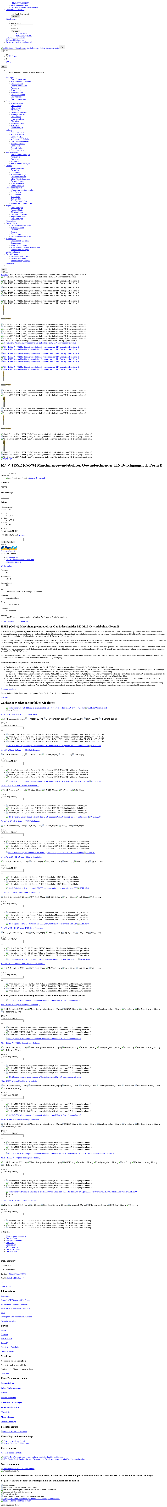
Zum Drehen (16, 192)
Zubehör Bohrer (17, 148)
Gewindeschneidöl (18, 95)
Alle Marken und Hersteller (11, 1453)
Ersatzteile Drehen (18, 183)
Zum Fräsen (15, 197)
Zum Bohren (16, 194)
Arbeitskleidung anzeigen (20, 256)
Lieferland (15, 14)
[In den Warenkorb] (2, 730)
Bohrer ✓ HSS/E (17, 134)
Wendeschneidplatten (14, 188)
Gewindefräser (16, 97)
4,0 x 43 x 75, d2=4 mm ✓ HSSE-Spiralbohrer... (20, 785)
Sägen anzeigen (17, 208)
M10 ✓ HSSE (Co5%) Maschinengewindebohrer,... (21, 1119)
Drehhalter (15, 170)
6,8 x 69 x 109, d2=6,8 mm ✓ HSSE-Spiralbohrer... (21, 821)
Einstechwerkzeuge (18, 174)
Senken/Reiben (12, 152)
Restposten (10, 263)
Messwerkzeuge (7, 1417)
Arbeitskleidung (12, 254)
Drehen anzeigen (17, 168)
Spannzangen (16, 243)
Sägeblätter (5, 1412)
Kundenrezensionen (13, 562)
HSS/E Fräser (16, 106)
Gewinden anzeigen (18, 79)
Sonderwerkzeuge (13, 252)
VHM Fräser (16, 108)
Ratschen (14, 230)
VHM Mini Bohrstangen (20, 179)
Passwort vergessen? (24, 35)
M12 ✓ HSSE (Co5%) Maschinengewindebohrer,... (21, 1158)
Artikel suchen (6, 1339)
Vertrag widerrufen (8, 1321)
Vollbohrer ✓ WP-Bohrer (20, 139)
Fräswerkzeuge (14, 1388)
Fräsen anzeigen (17, 103)
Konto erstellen (21, 33)
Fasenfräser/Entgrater (19, 112)
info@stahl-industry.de (19, 5)
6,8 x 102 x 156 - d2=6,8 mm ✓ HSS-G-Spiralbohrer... (22, 857)
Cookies (28, 1317)
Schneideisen (16, 90)
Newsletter (5, 1347)
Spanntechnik (11, 239)
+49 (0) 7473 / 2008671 (20, 3)
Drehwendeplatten (18, 181)
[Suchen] (2, 50)
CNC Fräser (15, 110)
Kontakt (4, 1330)
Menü (4, 66)
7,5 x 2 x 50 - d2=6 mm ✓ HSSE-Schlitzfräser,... (20, 714)
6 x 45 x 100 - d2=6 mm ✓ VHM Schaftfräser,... (20, 1200)
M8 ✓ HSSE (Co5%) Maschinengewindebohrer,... (20, 1081)
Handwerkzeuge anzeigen (21, 225)
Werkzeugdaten (12, 557)
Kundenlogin (11, 19)
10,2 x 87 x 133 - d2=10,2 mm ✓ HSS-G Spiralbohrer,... (23, 964)
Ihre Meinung (6, 697)
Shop (3, 1282)
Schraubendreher (17, 228)
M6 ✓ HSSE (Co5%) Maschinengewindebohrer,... (20, 1043)
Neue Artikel (6, 1286)
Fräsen (8, 101)
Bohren (9, 130)
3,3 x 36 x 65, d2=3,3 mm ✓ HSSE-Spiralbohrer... (20, 750)
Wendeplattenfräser (18, 114)
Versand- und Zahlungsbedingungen (15, 1304)
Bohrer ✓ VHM (17, 137)
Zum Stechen (16, 199)
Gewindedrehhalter (18, 177)
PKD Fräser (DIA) (18, 123)
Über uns (4, 1335)
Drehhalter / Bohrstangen (11, 1402)
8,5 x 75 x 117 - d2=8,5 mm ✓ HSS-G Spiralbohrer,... (22, 928)
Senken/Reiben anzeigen (20, 155)
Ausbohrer (15, 88)
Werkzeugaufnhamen (19, 245)
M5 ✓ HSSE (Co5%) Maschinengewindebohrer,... (20, 1005)
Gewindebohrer (7, 1383)
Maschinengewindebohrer (21, 81)
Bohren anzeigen (17, 132)
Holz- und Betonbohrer (20, 141)
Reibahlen (15, 161)
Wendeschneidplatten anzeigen (22, 190)
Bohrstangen (16, 172)
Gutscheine (15, 1347)
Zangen (14, 232)
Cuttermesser (16, 234)
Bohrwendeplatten (18, 144)
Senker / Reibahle (8, 1398)
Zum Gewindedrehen (19, 201)
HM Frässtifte (16, 117)
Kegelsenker (15, 157)
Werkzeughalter (17, 92)
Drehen (9, 166)
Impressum (5, 1296)
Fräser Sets (15, 125)
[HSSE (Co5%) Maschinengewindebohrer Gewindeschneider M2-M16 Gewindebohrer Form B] (38, 343)
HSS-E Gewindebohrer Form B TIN (20, 560)
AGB (3, 1313)
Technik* (4, 1343)
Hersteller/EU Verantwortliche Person (15, 1300)
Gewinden (10, 77)
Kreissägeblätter (17, 210)
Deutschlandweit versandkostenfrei (24, 7)
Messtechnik (11, 221)
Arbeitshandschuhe (18, 258)
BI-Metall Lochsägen (19, 214)
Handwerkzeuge (12, 223)
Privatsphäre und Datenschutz (12, 1317)
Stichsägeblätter (17, 212)
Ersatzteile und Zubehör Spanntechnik (25, 247)
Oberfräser (15, 121)
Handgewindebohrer (19, 86)
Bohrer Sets (15, 146)
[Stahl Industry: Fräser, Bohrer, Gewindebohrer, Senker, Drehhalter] (30, 48)
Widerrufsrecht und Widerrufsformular (15, 1308)
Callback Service (7, 1351)
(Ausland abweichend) (36, 478)
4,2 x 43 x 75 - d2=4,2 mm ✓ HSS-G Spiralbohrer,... (21, 892)
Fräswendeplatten (17, 119)
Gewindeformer (17, 84)
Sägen (8, 205)
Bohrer (4, 1393)
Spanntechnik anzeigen (20, 241)
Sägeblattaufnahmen (18, 216)
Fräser (3, 1388)
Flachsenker (15, 159)
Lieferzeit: (5, 476)
